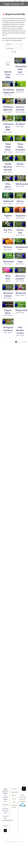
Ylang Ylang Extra (8, 147)
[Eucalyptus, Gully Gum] (20, 58)
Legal (13, 802)
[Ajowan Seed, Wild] (7, 58)
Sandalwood (22, 247)
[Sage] (20, 253)
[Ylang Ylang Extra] (7, 136)
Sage (20, 261)
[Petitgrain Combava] (7, 319)
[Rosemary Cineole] (7, 285)
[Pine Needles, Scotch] (20, 319)
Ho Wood (20, 124)
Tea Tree (8, 230)
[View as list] (15, 51)
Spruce (20, 201)
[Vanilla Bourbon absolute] (7, 156)
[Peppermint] (20, 302)
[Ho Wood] (20, 116)
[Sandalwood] (20, 239)
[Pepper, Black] (7, 302)
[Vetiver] (20, 156)
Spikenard (8, 201)
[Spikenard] (7, 193)
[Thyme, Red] (20, 222)
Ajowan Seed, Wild (8, 75)
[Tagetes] (7, 208)
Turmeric (7, 247)
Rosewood (21, 293)
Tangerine (20, 215)
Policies (14, 795)
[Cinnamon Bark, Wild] (7, 116)
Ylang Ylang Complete (20, 147)
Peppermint (21, 310)
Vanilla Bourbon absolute (8, 167)
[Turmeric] (7, 239)
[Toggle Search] (20, 1)
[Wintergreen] (20, 176)
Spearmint (8, 261)
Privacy (14, 798)
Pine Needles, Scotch (20, 330)
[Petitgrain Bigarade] (7, 99)
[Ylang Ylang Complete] (20, 136)
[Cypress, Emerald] (20, 99)
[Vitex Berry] (7, 176)
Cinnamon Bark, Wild (8, 127)
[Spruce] (20, 193)
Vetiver (20, 164)
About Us (13, 789)
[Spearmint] (7, 253)
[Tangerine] (20, 208)
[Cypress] (20, 82)
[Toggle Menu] (24, 1)
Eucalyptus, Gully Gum (21, 69)
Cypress (20, 89)
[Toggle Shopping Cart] (14, 1)
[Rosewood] (20, 285)
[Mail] (5, 830)
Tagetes (8, 215)
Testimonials (14, 792)
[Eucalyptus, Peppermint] (7, 82)
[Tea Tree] (7, 222)
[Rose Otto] (7, 268)
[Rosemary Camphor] (20, 268)
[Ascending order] (21, 44)
